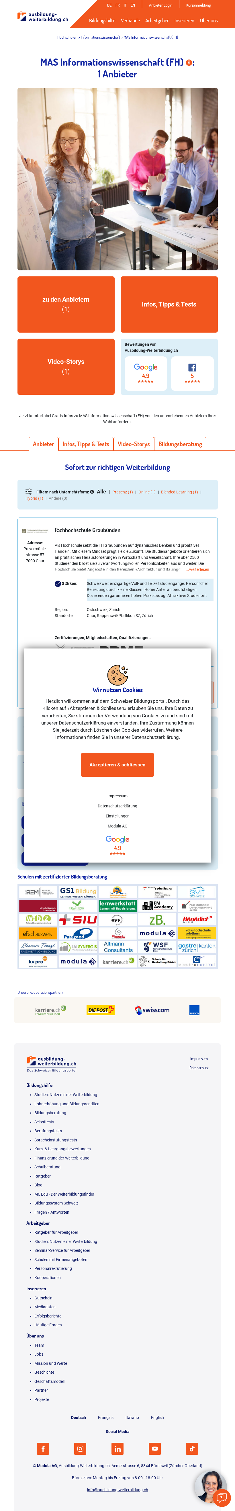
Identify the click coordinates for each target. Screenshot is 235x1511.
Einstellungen (118, 815)
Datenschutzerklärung (117, 805)
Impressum (117, 795)
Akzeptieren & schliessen (117, 765)
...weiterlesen (197, 569)
